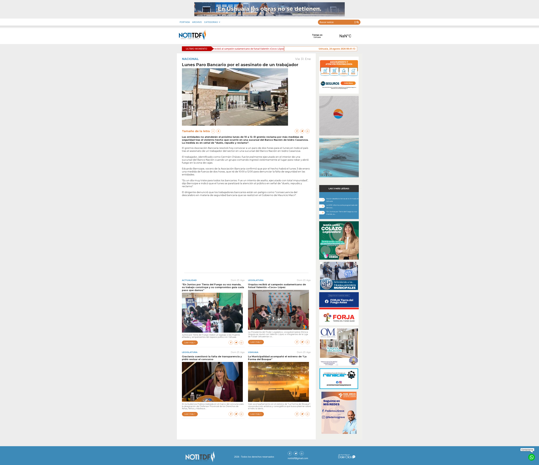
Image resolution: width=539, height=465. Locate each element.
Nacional (190, 59)
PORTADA (185, 22)
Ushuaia (253, 352)
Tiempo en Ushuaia (331, 36)
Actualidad (189, 280)
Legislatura (255, 280)
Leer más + (189, 342)
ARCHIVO (197, 22)
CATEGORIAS (211, 22)
